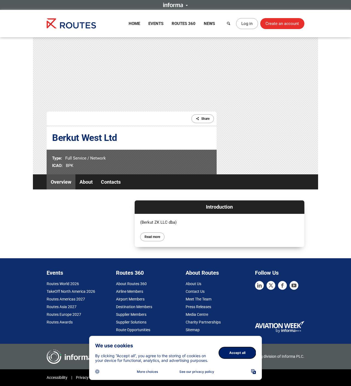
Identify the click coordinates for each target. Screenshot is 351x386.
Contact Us (195, 291)
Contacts (111, 182)
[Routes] (71, 23)
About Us (193, 284)
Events (155, 23)
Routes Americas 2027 (66, 299)
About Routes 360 (131, 284)
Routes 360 (184, 23)
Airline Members (129, 291)
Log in (247, 23)
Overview (61, 182)
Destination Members (134, 307)
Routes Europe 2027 (64, 314)
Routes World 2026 (63, 284)
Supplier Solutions (131, 322)
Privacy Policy (88, 377)
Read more (152, 237)
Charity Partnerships (203, 322)
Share (205, 119)
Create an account (282, 23)
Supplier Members (131, 314)
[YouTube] (294, 285)
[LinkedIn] (259, 285)
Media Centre (197, 314)
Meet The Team (198, 299)
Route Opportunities (133, 330)
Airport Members (130, 299)
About (86, 182)
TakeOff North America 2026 (71, 291)
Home (134, 23)
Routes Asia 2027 (62, 307)
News (209, 23)
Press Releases (198, 307)
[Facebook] (282, 285)
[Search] (228, 23)
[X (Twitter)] (271, 285)
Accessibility (57, 377)
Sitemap (193, 330)
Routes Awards (60, 322)
